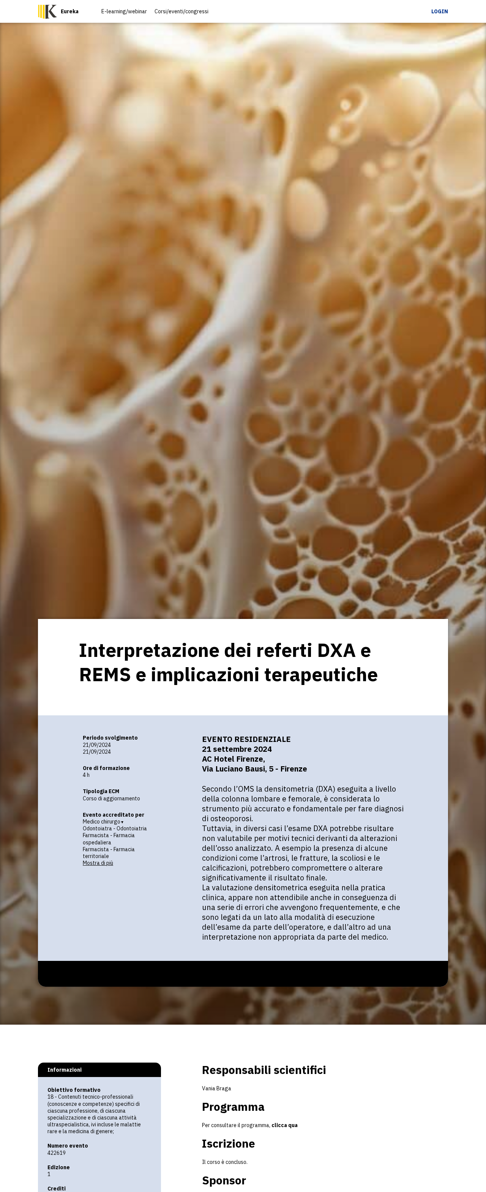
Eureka (70, 11)
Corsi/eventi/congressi (181, 11)
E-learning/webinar (124, 11)
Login (439, 11)
